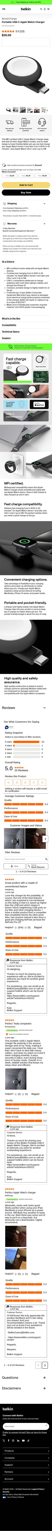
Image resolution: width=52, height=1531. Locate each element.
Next (47, 111)
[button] (41, 9)
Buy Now (26, 192)
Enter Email (8, 1426)
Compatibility (9, 325)
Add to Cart (26, 185)
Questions (10, 1377)
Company (9, 1457)
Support (6, 338)
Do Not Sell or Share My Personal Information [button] (21, 1494)
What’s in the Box (11, 318)
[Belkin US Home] (26, 9)
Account (9, 1479)
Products (9, 1450)
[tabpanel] (26, 75)
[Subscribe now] (46, 1425)
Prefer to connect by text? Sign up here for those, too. (25, 1433)
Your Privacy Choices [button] (15, 1497)
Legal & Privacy (38, 1489)
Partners (9, 1471)
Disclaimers (11, 1388)
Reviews (8, 708)
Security (6, 1492)
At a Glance (8, 261)
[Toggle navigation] (4, 9)
